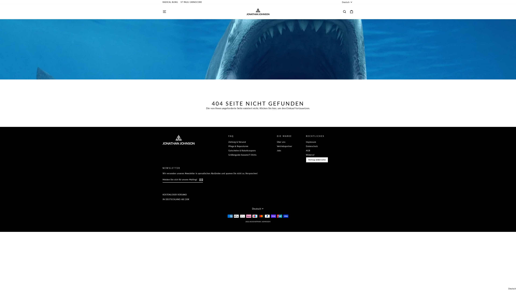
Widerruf (310, 155)
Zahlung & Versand (237, 142)
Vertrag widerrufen (317, 160)
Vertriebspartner (284, 146)
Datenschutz (312, 146)
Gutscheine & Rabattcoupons (242, 150)
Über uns (281, 142)
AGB (308, 150)
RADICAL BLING (170, 2)
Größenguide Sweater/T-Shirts (242, 155)
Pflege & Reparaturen (238, 146)
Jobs (279, 150)
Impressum (311, 142)
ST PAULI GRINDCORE (191, 2)
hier (274, 108)
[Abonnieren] (201, 180)
